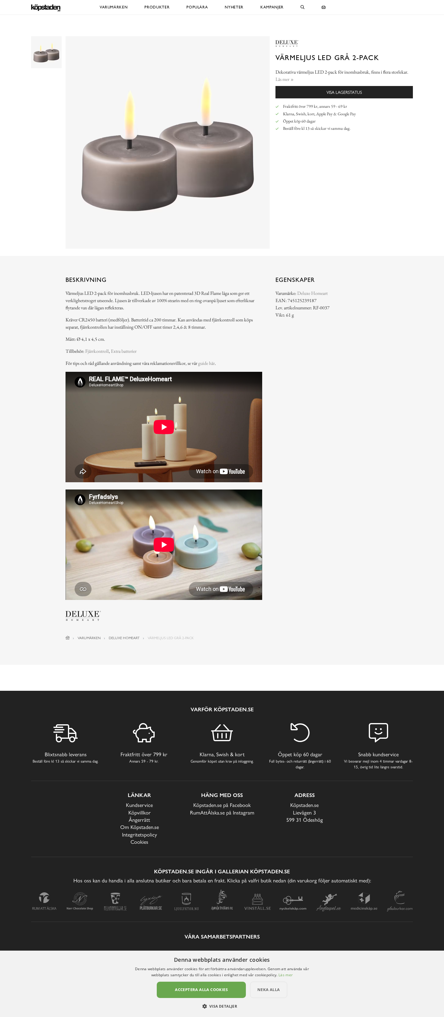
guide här (206, 363)
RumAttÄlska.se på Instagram (222, 812)
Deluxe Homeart (312, 293)
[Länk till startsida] (68, 638)
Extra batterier (124, 351)
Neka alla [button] (268, 989)
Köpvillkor (139, 812)
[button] (222, 1006)
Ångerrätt (139, 820)
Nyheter (234, 7)
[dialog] (222, 984)
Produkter (156, 7)
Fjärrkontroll (97, 351)
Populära (197, 7)
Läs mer (285, 974)
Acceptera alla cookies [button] (201, 989)
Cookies (139, 842)
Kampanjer (272, 7)
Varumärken (114, 7)
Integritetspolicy (139, 834)
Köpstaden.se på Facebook (222, 805)
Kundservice (139, 805)
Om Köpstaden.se (139, 827)
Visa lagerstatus (344, 92)
